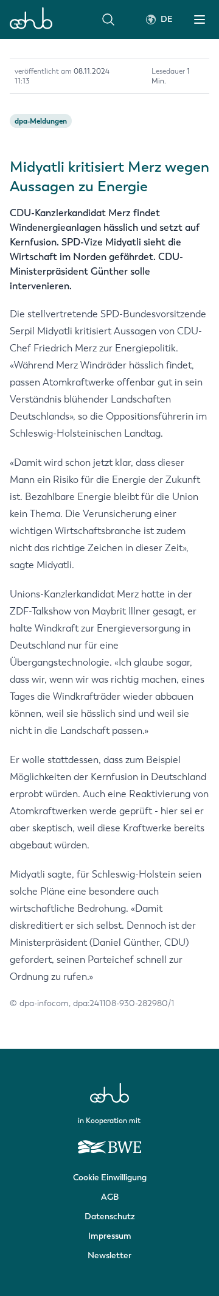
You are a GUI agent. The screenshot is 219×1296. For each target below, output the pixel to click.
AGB (110, 1197)
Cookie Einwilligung (110, 1177)
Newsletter (109, 1255)
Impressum (109, 1236)
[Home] (31, 19)
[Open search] (108, 19)
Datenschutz (110, 1216)
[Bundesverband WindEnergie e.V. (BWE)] (109, 1141)
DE (167, 19)
